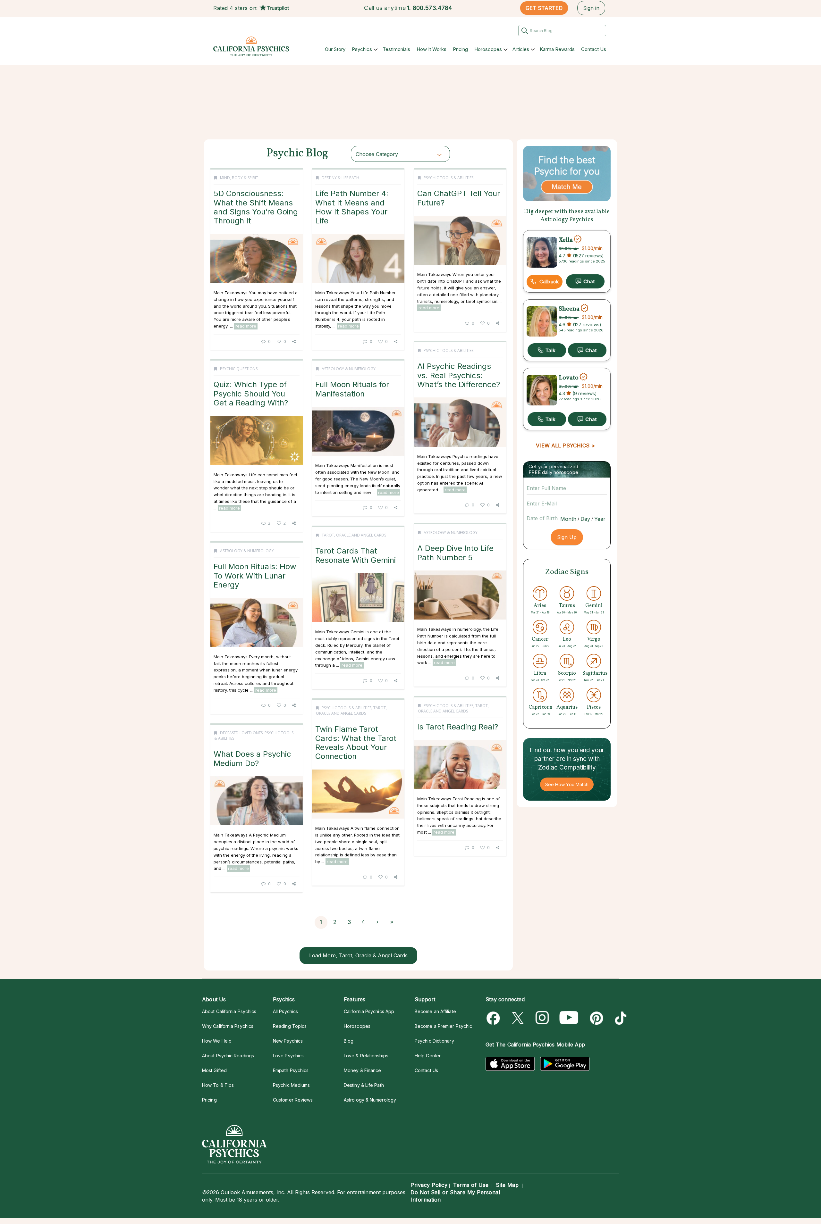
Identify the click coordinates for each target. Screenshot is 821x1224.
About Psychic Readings (228, 1055)
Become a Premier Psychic (443, 1026)
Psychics (362, 49)
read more (245, 326)
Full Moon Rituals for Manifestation (352, 389)
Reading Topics (290, 1026)
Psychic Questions (239, 368)
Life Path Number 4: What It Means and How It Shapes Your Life (351, 207)
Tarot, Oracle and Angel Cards (354, 535)
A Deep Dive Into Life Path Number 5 (455, 553)
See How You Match (566, 784)
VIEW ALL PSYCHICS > (565, 445)
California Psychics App (369, 1011)
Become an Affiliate (435, 1011)
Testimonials (396, 49)
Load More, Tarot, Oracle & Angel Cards (358, 955)
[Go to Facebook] (494, 1018)
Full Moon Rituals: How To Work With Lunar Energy (255, 575)
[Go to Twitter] (518, 1018)
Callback (549, 282)
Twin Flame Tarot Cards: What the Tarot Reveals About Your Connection (355, 742)
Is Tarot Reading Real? (457, 726)
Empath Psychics (291, 1070)
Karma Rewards (557, 49)
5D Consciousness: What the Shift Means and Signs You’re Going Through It (256, 207)
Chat (585, 281)
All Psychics (285, 1011)
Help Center (428, 1055)
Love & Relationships (366, 1055)
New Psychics (288, 1041)
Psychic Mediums (291, 1085)
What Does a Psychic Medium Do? (252, 758)
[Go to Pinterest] (595, 1018)
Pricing (460, 49)
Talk (547, 350)
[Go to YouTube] (569, 1018)
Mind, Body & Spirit (239, 177)
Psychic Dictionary (434, 1041)
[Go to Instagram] (542, 1018)
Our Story (335, 49)
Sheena (569, 308)
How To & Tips (218, 1085)
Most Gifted (214, 1070)
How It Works (431, 49)
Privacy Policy (428, 1185)
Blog (348, 1041)
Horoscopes (488, 49)
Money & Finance (362, 1070)
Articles (520, 49)
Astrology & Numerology (349, 368)
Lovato (569, 377)
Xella (566, 239)
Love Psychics (288, 1055)
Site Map (507, 1185)
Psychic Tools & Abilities (448, 177)
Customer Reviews (293, 1100)
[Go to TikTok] (619, 1018)
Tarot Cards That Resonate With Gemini (355, 555)
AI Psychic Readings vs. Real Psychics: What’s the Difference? (458, 375)
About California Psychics (229, 1011)
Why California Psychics (227, 1026)
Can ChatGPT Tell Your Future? (458, 198)
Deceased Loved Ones (241, 733)
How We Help (217, 1041)
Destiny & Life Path (340, 177)
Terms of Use (470, 1185)
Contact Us (593, 49)
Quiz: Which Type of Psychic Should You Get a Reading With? (251, 393)
